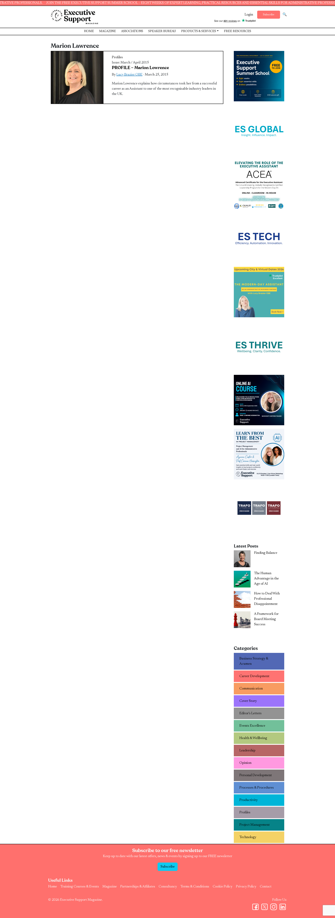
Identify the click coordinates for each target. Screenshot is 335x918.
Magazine (107, 31)
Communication (251, 688)
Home (89, 31)
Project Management (254, 825)
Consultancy (168, 886)
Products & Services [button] (198, 31)
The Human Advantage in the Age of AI (266, 579)
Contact (265, 886)
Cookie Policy (222, 886)
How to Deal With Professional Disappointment (267, 599)
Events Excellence (252, 726)
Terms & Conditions (194, 886)
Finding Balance (265, 553)
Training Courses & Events (79, 886)
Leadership (247, 750)
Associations (132, 31)
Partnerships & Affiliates (137, 886)
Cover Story (248, 701)
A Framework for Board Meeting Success (266, 619)
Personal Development (255, 775)
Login (249, 14)
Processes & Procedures (256, 787)
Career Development (254, 676)
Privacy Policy (246, 886)
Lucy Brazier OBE (129, 74)
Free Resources (237, 31)
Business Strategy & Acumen (253, 661)
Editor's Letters (250, 713)
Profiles (117, 57)
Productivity (248, 800)
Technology (247, 837)
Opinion (245, 763)
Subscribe (268, 14)
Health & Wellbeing (253, 738)
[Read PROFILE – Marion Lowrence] (77, 77)
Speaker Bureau (162, 31)
